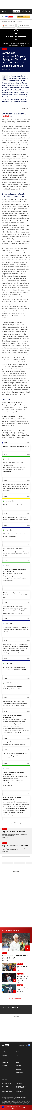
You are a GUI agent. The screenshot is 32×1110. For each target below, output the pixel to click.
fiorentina (7, 863)
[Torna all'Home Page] (9, 16)
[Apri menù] (2, 16)
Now (17, 1062)
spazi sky (19, 1069)
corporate (19, 1091)
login (28, 11)
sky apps (18, 1059)
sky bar (18, 1065)
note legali (5, 1086)
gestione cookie (7, 1083)
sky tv (18, 1055)
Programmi (19, 1072)
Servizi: (18, 1052)
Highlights (6, 116)
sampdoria (19, 863)
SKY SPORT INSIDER (23, 16)
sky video (5, 1062)
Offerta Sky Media (7, 1091)
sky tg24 (4, 1059)
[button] (13, 1107)
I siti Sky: (4, 1052)
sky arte (4, 1065)
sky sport (5, 1055)
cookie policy (20, 1083)
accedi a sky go (23, 1045)
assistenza (8, 1101)
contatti (14, 1101)
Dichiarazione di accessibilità (21, 1087)
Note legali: (5, 1079)
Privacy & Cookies (12, 1098)
